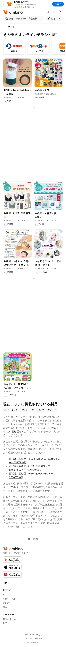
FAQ (5, 594)
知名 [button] (53, 18)
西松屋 (15, 431)
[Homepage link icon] (29, 538)
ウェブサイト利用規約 (33, 638)
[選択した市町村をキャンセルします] (59, 18)
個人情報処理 (33, 642)
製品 (5, 606)
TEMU (51, 428)
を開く (58, 4)
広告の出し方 (9, 619)
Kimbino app (49, 504)
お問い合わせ (9, 598)
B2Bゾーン (8, 623)
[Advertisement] (33, 142)
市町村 (6, 602)
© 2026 (33, 634)
